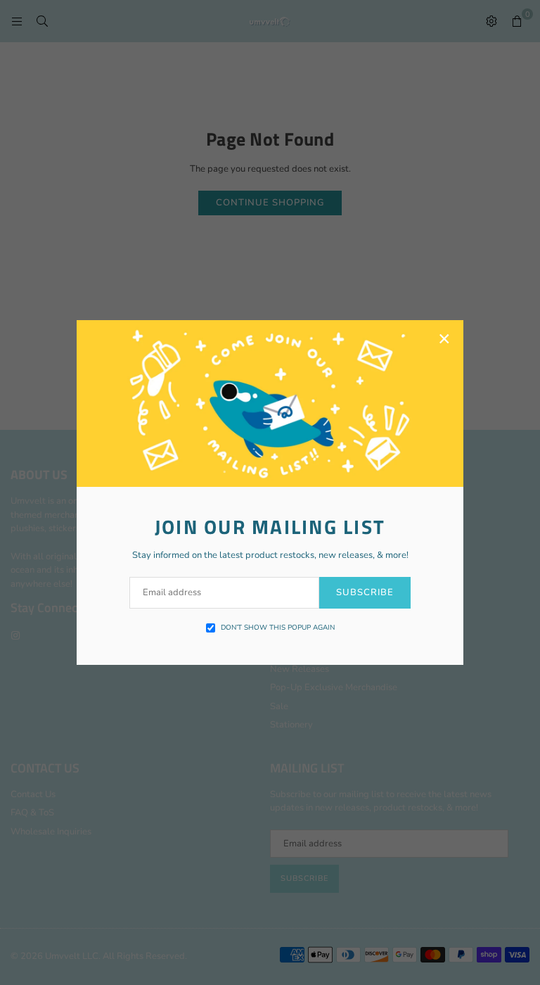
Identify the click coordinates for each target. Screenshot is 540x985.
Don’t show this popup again (278, 628)
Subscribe (365, 592)
